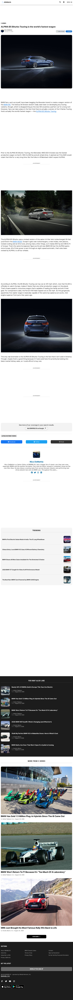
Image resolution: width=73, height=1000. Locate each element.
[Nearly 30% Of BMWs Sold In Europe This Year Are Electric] (5, 687)
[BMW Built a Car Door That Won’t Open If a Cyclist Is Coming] (5, 745)
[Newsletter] (63, 2)
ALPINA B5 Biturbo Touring (46, 111)
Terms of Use (28, 953)
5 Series (3, 23)
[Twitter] (35, 472)
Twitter (37, 442)
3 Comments (68, 31)
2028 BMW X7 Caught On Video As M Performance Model (21, 570)
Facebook (12, 442)
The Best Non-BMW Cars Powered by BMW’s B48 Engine (20, 580)
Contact (51, 950)
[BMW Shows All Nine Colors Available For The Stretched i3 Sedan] (67, 557)
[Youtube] (10, 982)
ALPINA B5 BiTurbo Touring (9, 436)
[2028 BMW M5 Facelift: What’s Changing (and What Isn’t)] (5, 722)
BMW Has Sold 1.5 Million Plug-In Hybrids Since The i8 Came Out (34, 699)
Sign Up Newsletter (54, 953)
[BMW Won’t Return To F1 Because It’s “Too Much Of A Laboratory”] (5, 710)
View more (35, 936)
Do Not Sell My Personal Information (59, 955)
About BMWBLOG (6, 950)
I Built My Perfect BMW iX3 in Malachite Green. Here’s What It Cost (35, 733)
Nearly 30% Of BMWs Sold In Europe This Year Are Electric (32, 687)
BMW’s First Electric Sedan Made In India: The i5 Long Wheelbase (23, 539)
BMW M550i (17, 242)
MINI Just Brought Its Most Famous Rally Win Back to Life (29, 928)
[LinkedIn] (41, 472)
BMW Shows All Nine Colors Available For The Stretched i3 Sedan (23, 559)
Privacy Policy (28, 955)
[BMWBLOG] (36, 976)
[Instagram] (38, 472)
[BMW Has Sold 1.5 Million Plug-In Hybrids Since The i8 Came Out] (5, 699)
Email (62, 442)
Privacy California (5, 957)
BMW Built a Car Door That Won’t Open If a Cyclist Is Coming (33, 745)
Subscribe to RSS (5, 955)
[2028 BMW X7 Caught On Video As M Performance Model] (67, 567)
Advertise (3, 953)
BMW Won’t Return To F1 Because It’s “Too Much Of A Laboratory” (35, 710)
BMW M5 (7, 105)
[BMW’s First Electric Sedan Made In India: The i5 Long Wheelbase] (67, 537)
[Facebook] (32, 472)
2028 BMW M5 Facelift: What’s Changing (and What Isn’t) (32, 722)
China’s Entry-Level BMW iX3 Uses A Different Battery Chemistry (23, 549)
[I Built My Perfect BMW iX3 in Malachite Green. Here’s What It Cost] (5, 733)
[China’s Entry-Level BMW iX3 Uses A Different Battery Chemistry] (67, 547)
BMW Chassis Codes (30, 950)
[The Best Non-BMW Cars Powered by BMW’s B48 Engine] (67, 577)
